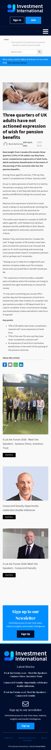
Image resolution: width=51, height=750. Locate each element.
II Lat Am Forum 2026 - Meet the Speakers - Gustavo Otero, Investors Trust (23, 444)
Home (6, 39)
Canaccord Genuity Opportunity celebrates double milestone (21, 508)
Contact (8, 738)
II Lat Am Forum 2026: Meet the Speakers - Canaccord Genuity (20, 566)
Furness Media (40, 746)
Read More (9, 455)
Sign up (26, 726)
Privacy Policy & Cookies (27, 739)
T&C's (44, 738)
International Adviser (17, 62)
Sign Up (25, 634)
